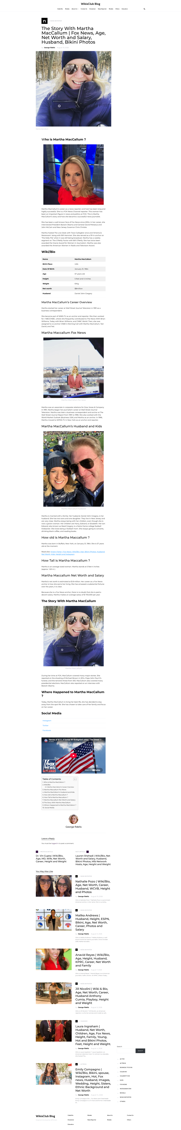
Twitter (45, 725)
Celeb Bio (123, 1072)
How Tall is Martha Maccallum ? (56, 797)
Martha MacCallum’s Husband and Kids (59, 792)
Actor (122, 1059)
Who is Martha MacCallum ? (54, 782)
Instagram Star (125, 1089)
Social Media (49, 808)
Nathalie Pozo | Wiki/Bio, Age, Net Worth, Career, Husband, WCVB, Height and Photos (92, 887)
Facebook (47, 730)
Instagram (47, 721)
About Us (109, 1115)
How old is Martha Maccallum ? (56, 795)
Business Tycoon (126, 1067)
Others (122, 1101)
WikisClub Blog (90, 4)
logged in (55, 843)
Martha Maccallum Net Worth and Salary (59, 800)
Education (71, 1124)
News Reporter (125, 1097)
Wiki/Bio (47, 785)
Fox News (123, 1084)
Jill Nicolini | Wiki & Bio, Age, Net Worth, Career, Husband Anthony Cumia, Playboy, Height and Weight (92, 996)
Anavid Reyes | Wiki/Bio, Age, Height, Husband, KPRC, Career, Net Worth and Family (93, 960)
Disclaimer (71, 1120)
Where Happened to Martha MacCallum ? (60, 805)
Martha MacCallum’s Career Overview (60, 787)
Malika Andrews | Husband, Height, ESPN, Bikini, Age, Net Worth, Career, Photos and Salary (92, 922)
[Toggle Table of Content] (74, 779)
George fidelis (49, 47)
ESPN (121, 1080)
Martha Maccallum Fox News (55, 790)
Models (122, 1093)
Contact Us (130, 1115)
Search (119, 1046)
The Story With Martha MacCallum (57, 802)
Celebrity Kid (125, 1076)
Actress (123, 1063)
